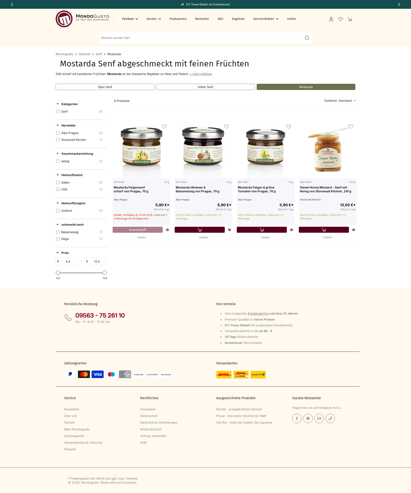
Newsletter (71, 409)
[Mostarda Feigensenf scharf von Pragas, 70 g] (141, 149)
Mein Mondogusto (77, 429)
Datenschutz (149, 416)
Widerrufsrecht (150, 429)
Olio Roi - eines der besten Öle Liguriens (244, 422)
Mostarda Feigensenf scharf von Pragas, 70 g (131, 189)
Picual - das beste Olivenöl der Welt (241, 416)
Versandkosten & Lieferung (83, 442)
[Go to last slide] (11, 4)
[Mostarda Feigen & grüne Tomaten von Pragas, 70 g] (266, 149)
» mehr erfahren (201, 74)
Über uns (70, 416)
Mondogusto (64, 54)
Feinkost (84, 54)
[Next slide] (399, 4)
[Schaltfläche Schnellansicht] (167, 230)
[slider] (58, 273)
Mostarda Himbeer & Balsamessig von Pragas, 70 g (197, 189)
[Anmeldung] (331, 19)
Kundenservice (258, 313)
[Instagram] (308, 418)
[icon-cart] (349, 19)
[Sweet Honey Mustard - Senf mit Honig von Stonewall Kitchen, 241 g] (328, 149)
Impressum (148, 409)
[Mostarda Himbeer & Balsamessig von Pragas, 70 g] (203, 149)
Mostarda (306, 87)
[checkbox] (80, 111)
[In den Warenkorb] (200, 230)
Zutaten (141, 237)
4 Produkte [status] (122, 101)
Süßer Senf (205, 87)
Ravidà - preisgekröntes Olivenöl (239, 409)
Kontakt (69, 422)
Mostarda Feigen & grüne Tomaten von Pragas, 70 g (257, 189)
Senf (99, 54)
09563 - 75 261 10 (100, 315)
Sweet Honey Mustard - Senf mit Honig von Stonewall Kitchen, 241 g (325, 189)
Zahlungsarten (74, 436)
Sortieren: (338, 100)
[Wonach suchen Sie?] (307, 38)
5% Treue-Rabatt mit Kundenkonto (208, 4)
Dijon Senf (105, 87)
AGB (143, 442)
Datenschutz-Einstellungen (159, 422)
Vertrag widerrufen (153, 436)
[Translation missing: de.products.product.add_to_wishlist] (340, 19)
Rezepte (70, 449)
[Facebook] (297, 418)
